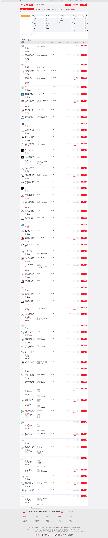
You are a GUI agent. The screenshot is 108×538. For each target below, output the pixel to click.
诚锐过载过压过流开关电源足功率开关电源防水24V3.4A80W (29, 231)
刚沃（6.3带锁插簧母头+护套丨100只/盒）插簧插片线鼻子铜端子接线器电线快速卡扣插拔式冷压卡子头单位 (29, 150)
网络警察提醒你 (44, 535)
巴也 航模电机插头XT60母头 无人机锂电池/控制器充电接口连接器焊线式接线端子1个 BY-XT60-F (29, 175)
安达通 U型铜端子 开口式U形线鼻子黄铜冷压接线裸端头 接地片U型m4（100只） (29, 65)
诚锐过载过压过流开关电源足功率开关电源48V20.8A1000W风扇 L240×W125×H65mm (29, 288)
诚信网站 (51, 535)
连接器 (61, 20)
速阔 (34, 28)
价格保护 (59, 519)
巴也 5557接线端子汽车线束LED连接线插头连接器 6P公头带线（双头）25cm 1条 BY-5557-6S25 (29, 483)
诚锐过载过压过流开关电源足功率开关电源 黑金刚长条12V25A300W (29, 182)
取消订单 (59, 522)
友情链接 (53, 527)
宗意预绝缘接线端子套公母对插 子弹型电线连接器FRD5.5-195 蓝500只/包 (29, 195)
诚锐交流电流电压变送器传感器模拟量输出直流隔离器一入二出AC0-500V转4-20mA (29, 137)
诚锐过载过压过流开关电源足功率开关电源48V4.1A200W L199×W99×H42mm (29, 294)
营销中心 (46, 527)
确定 (42, 507)
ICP (43, 529)
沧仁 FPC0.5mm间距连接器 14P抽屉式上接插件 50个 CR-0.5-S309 (29, 458)
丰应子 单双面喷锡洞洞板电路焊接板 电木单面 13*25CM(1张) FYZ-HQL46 (29, 308)
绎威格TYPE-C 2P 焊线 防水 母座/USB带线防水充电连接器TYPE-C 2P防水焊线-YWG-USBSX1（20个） (29, 346)
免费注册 (54, 0)
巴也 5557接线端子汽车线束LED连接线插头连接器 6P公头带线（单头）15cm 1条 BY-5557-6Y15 (29, 476)
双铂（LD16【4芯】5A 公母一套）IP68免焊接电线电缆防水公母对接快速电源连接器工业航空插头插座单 (29, 258)
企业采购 (71, 0)
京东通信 (70, 522)
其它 (48, 23)
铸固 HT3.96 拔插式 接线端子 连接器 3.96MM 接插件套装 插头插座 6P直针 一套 (29, 352)
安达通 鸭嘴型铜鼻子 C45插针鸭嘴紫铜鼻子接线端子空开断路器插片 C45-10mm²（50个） (29, 55)
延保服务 (70, 520)
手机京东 (86, 0)
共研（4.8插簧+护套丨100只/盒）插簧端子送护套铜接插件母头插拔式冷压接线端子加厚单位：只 (29, 188)
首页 (20, 11)
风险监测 (64, 527)
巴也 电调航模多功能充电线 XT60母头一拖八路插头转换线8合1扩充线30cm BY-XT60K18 (29, 71)
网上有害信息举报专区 (57, 535)
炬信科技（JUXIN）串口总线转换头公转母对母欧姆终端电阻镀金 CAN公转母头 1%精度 (29, 94)
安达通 (35, 23)
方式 (48, 27)
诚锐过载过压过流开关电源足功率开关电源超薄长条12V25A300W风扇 (29, 211)
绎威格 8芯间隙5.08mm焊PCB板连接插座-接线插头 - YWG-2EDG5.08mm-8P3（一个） (29, 400)
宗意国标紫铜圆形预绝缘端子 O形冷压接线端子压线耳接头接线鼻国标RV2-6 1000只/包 (29, 301)
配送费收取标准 (37, 521)
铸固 (34, 20)
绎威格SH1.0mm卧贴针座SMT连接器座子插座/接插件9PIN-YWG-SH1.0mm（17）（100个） (29, 332)
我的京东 (62, 0)
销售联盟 (57, 527)
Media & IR (78, 527)
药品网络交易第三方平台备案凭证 (67, 529)
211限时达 (36, 519)
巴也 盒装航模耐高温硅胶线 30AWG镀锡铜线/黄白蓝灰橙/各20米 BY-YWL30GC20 (29, 251)
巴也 (34, 30)
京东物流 (29, 39)
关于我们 (29, 527)
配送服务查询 (37, 520)
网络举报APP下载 (63, 535)
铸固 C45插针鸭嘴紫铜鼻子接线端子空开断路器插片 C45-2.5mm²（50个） (29, 369)
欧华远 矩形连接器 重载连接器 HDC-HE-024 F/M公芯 (29, 101)
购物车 (84, 4)
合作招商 (39, 527)
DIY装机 (70, 519)
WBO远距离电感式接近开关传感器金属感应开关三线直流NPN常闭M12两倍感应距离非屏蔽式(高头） (29, 274)
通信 (74, 27)
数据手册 (27, 51)
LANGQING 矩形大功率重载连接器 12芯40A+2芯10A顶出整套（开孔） (29, 490)
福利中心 (48, 9)
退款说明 (59, 520)
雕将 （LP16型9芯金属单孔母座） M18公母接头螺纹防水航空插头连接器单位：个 (29, 218)
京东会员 (67, 0)
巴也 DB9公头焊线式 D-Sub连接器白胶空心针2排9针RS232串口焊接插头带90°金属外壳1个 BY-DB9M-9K (29, 496)
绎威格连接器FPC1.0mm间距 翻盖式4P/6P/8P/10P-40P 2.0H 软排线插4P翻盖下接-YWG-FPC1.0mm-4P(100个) (29, 382)
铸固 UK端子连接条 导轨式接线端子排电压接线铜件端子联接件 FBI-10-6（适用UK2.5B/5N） (29, 46)
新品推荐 (43, 9)
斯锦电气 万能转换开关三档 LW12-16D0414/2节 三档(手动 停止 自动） (29, 87)
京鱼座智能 (71, 524)
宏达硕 (35, 25)
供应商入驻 (60, 9)
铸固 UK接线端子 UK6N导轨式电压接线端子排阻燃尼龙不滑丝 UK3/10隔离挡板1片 (29, 434)
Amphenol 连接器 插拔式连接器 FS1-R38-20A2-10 (29, 265)
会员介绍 (24, 519)
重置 (31, 34)
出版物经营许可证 (55, 530)
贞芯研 (35, 18)
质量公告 (67, 527)
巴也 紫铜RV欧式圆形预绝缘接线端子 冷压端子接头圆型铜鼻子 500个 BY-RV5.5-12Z (29, 202)
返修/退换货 (59, 521)
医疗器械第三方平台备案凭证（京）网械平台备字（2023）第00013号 (62, 531)
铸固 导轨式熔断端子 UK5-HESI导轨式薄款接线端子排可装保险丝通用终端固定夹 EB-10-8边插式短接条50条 (29, 440)
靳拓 (34, 27)
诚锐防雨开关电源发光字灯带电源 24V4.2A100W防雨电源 (29, 326)
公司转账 (47, 521)
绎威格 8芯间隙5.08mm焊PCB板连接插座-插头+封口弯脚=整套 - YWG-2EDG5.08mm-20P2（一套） (29, 422)
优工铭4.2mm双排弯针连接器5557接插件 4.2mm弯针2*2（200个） (29, 157)
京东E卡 (70, 521)
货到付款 (29, 40)
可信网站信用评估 (38, 535)
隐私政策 (71, 527)
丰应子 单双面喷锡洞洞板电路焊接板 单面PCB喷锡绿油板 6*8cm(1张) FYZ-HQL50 (29, 144)
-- (47, 25)
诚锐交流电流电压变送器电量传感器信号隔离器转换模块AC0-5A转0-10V (29, 281)
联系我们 (33, 527)
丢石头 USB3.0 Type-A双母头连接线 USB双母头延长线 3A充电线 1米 (29, 362)
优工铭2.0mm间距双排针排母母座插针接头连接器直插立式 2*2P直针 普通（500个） (29, 314)
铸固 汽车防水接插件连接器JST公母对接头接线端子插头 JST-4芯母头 (29, 375)
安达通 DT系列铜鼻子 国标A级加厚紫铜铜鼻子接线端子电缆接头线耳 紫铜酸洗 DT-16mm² (29, 78)
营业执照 (75, 531)
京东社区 (60, 527)
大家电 (24, 522)
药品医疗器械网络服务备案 (49, 529)
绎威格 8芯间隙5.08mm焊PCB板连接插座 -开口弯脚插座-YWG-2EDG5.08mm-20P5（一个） (29, 389)
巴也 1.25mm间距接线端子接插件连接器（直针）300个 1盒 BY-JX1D (29, 168)
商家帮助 (43, 527)
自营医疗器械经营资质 (57, 529)
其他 (61, 18)
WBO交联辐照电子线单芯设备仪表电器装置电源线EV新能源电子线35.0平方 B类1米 (29, 130)
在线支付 (47, 519)
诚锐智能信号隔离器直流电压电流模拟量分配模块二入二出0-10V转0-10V (29, 124)
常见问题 (24, 521)
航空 (74, 20)
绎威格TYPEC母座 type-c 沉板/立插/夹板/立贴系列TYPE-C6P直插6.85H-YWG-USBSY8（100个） (29, 339)
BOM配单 (76, 4)
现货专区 (37, 9)
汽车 (74, 25)
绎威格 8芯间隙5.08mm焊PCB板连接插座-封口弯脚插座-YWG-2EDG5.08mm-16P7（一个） (29, 411)
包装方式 (48, 28)
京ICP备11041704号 (39, 529)
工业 (74, 18)
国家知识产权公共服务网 (70, 535)
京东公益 (74, 527)
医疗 (74, 30)
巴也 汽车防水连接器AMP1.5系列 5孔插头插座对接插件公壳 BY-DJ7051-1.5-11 (29, 470)
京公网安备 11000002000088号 (31, 529)
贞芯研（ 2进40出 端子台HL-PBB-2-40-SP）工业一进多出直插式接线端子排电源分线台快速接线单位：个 (29, 110)
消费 (74, 28)
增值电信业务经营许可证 (81, 531)
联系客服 (24, 524)
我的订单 (58, 0)
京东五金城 (54, 9)
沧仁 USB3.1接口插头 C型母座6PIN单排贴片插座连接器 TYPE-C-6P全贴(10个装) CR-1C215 (29, 447)
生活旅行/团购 (25, 520)
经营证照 (49, 531)
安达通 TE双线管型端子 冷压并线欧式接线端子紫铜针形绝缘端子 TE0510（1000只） (29, 117)
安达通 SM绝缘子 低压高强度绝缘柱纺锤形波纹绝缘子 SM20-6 (29, 238)
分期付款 (47, 520)
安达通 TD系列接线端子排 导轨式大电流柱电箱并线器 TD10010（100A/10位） (29, 225)
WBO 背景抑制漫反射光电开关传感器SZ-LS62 (29, 245)
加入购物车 (84, 45)
